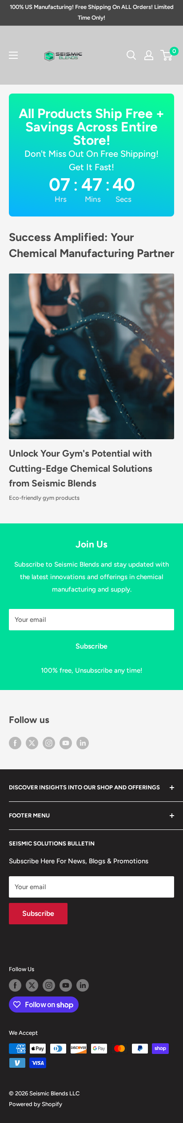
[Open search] (131, 55)
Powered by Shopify (35, 1104)
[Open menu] (13, 55)
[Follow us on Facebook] (15, 742)
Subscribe (91, 646)
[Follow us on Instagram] (49, 742)
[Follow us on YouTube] (66, 742)
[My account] (148, 55)
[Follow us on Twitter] (32, 742)
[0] (166, 55)
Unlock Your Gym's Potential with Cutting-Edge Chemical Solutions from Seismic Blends (80, 468)
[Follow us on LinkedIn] (82, 742)
